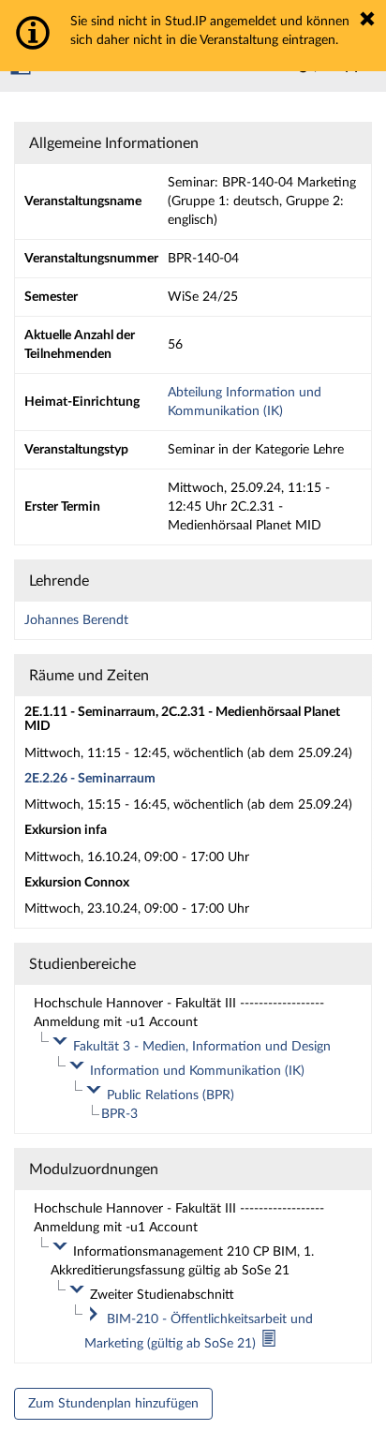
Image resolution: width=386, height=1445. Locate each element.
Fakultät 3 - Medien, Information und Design (202, 1046)
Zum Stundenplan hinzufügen (113, 1403)
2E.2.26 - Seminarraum (90, 778)
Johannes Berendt (76, 620)
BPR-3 (119, 1114)
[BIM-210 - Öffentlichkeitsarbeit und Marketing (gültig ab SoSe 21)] (269, 1343)
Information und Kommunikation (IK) (197, 1071)
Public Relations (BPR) (170, 1095)
